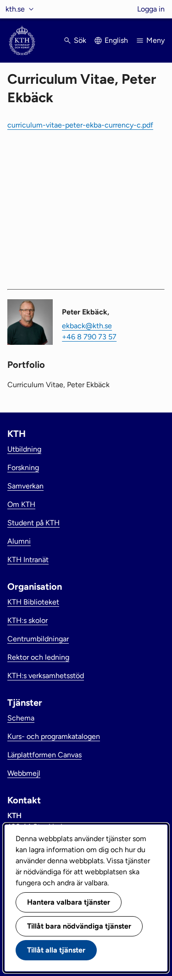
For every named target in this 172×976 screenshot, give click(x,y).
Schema (20, 718)
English (116, 40)
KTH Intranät (28, 559)
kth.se (15, 9)
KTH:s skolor (27, 620)
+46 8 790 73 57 (89, 336)
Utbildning (24, 449)
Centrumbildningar (38, 638)
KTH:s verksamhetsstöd (45, 675)
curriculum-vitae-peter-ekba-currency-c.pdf (80, 125)
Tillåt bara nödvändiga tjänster (79, 926)
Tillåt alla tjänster (56, 950)
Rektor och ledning (38, 657)
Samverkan (25, 486)
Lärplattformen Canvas (44, 754)
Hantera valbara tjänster (68, 902)
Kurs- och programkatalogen (53, 736)
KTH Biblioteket (33, 602)
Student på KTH (33, 522)
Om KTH (21, 504)
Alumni (19, 541)
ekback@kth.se (87, 325)
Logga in (151, 9)
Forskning (23, 467)
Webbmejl (23, 773)
